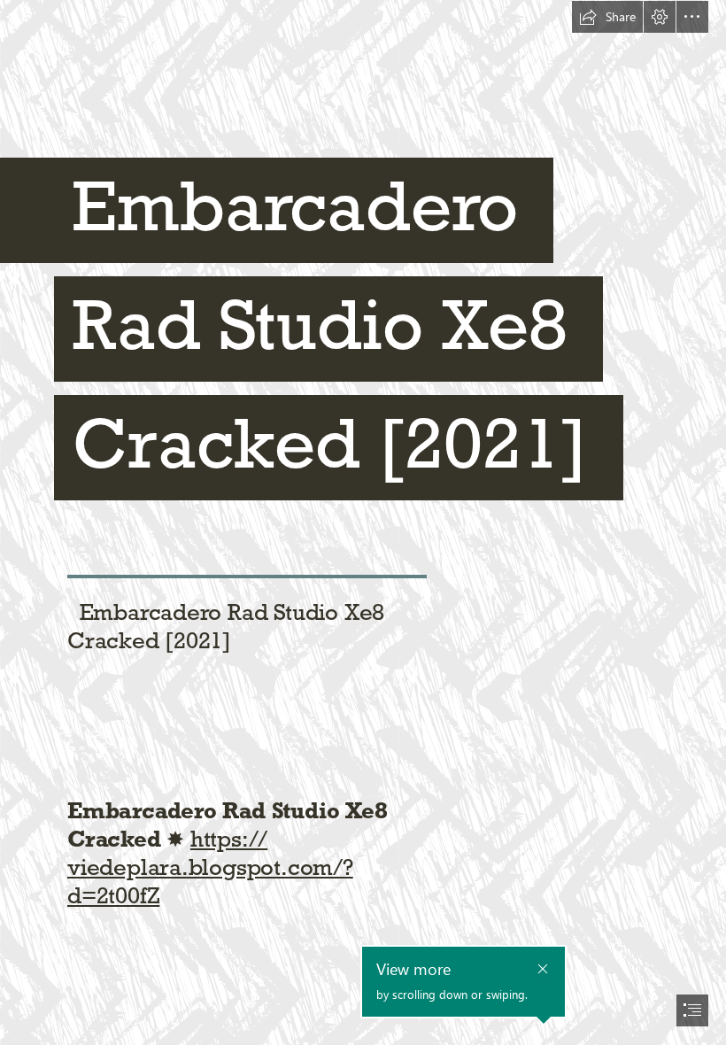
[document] (363, 522)
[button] (607, 17)
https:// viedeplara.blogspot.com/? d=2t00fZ (210, 867)
